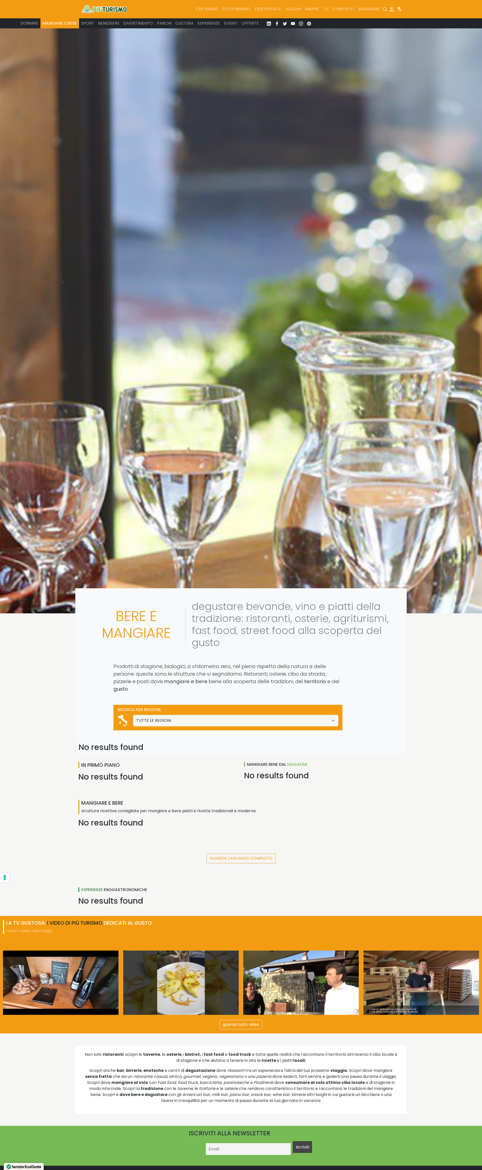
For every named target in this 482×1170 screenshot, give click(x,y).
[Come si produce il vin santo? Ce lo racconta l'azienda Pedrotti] (421, 983)
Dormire (29, 23)
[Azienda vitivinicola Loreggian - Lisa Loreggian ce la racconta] (60, 983)
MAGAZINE (297, 764)
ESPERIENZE (92, 890)
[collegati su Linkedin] (269, 23)
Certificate (268, 9)
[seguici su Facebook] (277, 23)
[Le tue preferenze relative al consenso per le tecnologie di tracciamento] (5, 877)
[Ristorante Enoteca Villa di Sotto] (301, 983)
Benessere (108, 23)
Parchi (164, 23)
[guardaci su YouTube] (293, 23)
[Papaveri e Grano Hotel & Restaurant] (181, 983)
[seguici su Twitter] (285, 23)
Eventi (230, 23)
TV (325, 9)
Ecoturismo (236, 9)
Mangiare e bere (59, 23)
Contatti (343, 9)
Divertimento (138, 23)
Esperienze (209, 23)
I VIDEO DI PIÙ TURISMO (74, 922)
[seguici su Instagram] (301, 23)
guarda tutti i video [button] (241, 1024)
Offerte (250, 23)
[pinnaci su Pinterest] (309, 23)
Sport (87, 23)
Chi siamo (207, 9)
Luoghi (293, 9)
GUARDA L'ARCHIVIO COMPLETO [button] (241, 858)
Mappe (312, 9)
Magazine (369, 9)
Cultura (184, 23)
